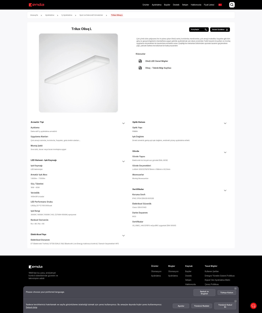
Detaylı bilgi (31, 307)
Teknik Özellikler (218, 30)
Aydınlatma (156, 5)
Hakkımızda (196, 5)
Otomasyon (156, 271)
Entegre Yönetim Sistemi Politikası (220, 276)
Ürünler (146, 5)
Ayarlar (181, 306)
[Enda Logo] (34, 267)
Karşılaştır (195, 29)
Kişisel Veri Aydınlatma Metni (217, 280)
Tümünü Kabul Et (225, 306)
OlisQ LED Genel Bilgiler (156, 61)
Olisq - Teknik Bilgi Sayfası (158, 68)
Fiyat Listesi (209, 5)
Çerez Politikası (212, 284)
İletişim (185, 5)
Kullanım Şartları (212, 271)
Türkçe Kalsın (226, 292)
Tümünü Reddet (201, 306)
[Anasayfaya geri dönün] (36, 5)
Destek (176, 5)
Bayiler (167, 5)
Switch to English (204, 292)
